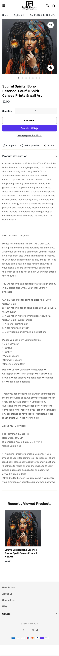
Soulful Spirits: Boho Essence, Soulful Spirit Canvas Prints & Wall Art (21, 553)
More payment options (29, 135)
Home (5, 15)
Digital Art (19, 15)
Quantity (7, 111)
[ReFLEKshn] (29, 5)
